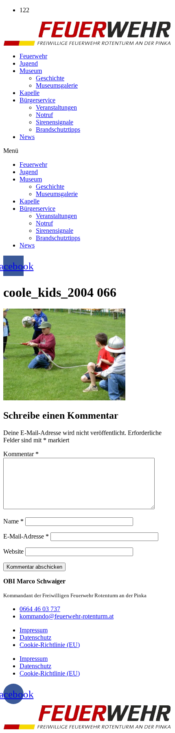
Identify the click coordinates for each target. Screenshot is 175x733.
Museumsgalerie (57, 85)
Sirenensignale (54, 122)
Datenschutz (35, 637)
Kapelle (29, 92)
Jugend (29, 63)
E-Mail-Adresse (26, 536)
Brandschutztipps (58, 129)
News (27, 136)
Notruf (44, 114)
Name (13, 521)
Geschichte (50, 78)
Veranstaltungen (56, 107)
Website (13, 551)
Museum (31, 70)
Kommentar (21, 453)
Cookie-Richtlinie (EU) (50, 644)
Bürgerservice (37, 100)
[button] (87, 151)
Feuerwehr (33, 56)
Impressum (34, 630)
